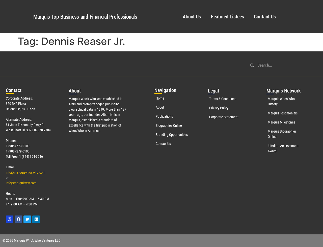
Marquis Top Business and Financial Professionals (85, 17)
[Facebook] (18, 219)
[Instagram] (9, 219)
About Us (192, 17)
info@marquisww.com (21, 183)
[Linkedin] (36, 219)
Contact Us (265, 17)
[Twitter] (27, 219)
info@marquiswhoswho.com (25, 172)
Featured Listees (227, 17)
